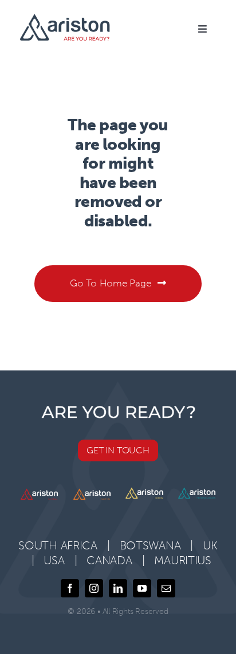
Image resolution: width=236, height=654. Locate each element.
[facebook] (70, 588)
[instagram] (94, 588)
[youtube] (142, 588)
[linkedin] (118, 588)
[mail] (166, 588)
